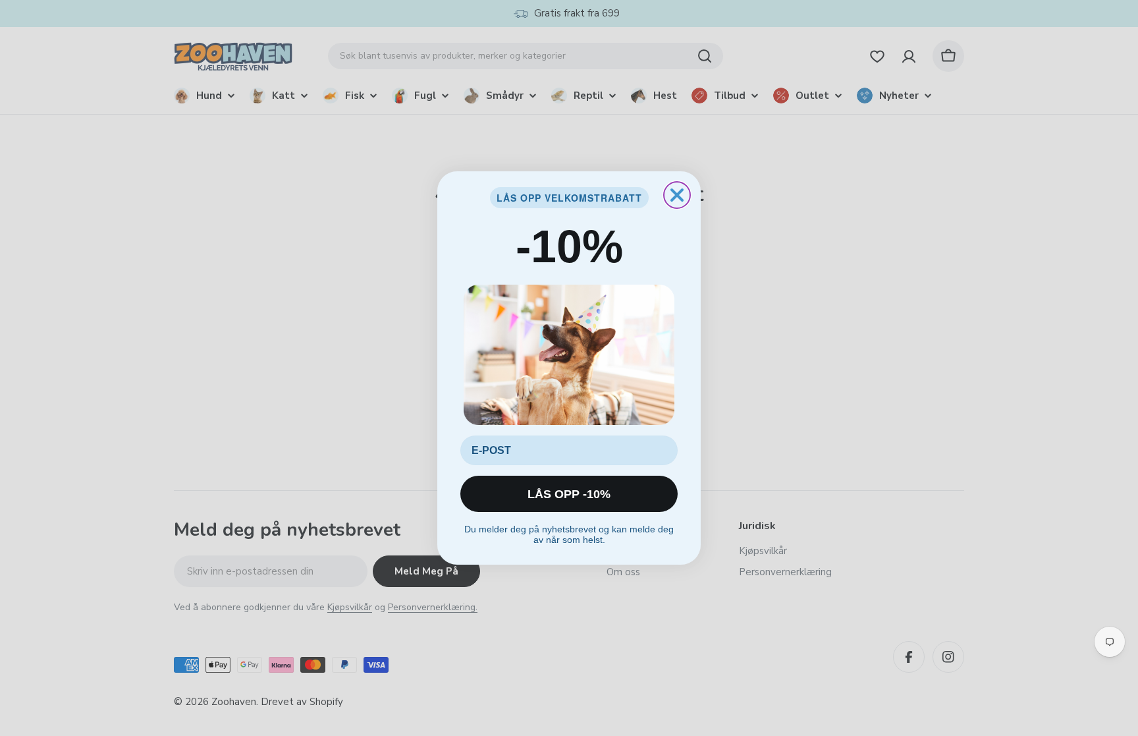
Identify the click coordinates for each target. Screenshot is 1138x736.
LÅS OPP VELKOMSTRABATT (569, 197)
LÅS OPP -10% (569, 494)
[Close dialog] (677, 195)
